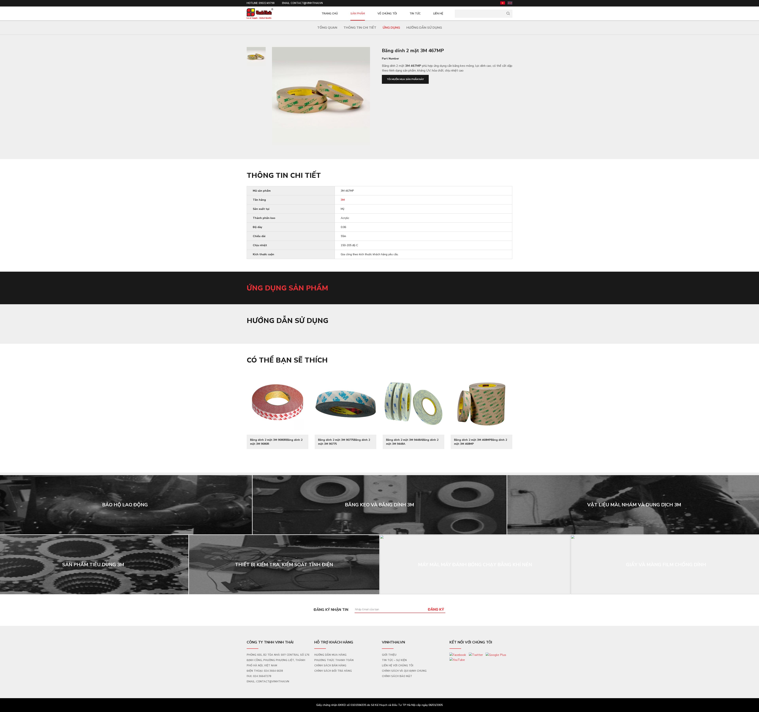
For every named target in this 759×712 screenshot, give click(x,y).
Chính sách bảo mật (397, 676)
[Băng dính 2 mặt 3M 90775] (345, 404)
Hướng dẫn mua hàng (330, 655)
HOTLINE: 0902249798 (261, 3)
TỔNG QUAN (327, 27)
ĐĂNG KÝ (436, 609)
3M (343, 200)
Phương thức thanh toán (334, 660)
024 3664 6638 (273, 671)
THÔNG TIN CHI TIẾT (360, 27)
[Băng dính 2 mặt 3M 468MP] (481, 404)
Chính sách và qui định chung (404, 671)
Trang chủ (330, 13)
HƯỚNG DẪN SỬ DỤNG (424, 27)
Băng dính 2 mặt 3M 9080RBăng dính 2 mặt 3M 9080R (276, 442)
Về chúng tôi (387, 13)
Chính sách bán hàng (330, 665)
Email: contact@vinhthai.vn (302, 3)
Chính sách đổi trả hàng (333, 671)
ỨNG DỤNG (391, 27)
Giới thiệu (389, 655)
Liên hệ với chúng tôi (397, 665)
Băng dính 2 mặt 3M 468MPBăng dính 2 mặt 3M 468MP (480, 442)
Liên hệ (438, 13)
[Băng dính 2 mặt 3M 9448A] (413, 404)
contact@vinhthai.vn (272, 681)
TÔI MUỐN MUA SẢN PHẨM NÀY (405, 79)
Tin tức (415, 13)
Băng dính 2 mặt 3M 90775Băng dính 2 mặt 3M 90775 (344, 442)
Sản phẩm (357, 13)
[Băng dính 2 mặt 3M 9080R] (277, 404)
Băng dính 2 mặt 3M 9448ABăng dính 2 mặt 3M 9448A (412, 442)
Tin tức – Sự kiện (394, 660)
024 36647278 (262, 676)
